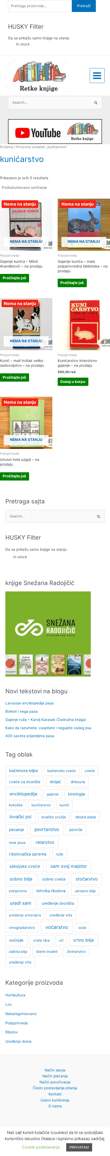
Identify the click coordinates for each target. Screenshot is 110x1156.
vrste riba (41, 940)
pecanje (16, 829)
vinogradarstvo (22, 927)
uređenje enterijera (25, 915)
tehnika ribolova (50, 890)
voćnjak (16, 940)
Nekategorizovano (21, 1014)
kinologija (76, 794)
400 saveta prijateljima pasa (29, 736)
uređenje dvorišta (58, 903)
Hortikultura (15, 995)
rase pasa (17, 842)
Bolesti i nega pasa (21, 711)
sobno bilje (21, 879)
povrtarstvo (46, 829)
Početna (6, 147)
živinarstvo (76, 951)
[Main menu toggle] (97, 75)
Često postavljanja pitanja (55, 1088)
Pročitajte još (14, 278)
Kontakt (55, 1094)
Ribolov (11, 1032)
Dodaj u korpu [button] (72, 381)
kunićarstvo (41, 805)
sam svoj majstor (68, 866)
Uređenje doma (18, 1041)
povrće (75, 829)
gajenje (53, 794)
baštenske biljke (23, 770)
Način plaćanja (55, 1076)
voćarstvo (56, 927)
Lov (8, 1004)
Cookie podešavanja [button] (41, 1147)
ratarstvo (45, 842)
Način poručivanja (55, 1082)
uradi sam (20, 903)
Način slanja (55, 1070)
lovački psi (21, 816)
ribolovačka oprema (27, 854)
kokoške (16, 805)
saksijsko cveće (24, 866)
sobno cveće (53, 879)
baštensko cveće (61, 771)
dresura (78, 781)
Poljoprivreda (16, 1023)
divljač (55, 781)
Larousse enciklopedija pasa (29, 703)
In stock (23, 44)
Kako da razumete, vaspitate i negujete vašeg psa (48, 728)
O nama (55, 1106)
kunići (64, 805)
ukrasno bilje (85, 891)
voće (82, 927)
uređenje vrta (61, 915)
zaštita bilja (18, 951)
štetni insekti (47, 951)
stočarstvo (87, 879)
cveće (90, 771)
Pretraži (84, 6)
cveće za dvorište (24, 781)
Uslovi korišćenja (55, 1100)
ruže (59, 854)
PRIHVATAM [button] (79, 1147)
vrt (61, 940)
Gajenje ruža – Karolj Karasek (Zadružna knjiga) (45, 719)
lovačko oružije (53, 817)
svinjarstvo (18, 891)
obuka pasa (85, 817)
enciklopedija (23, 793)
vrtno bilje (83, 940)
